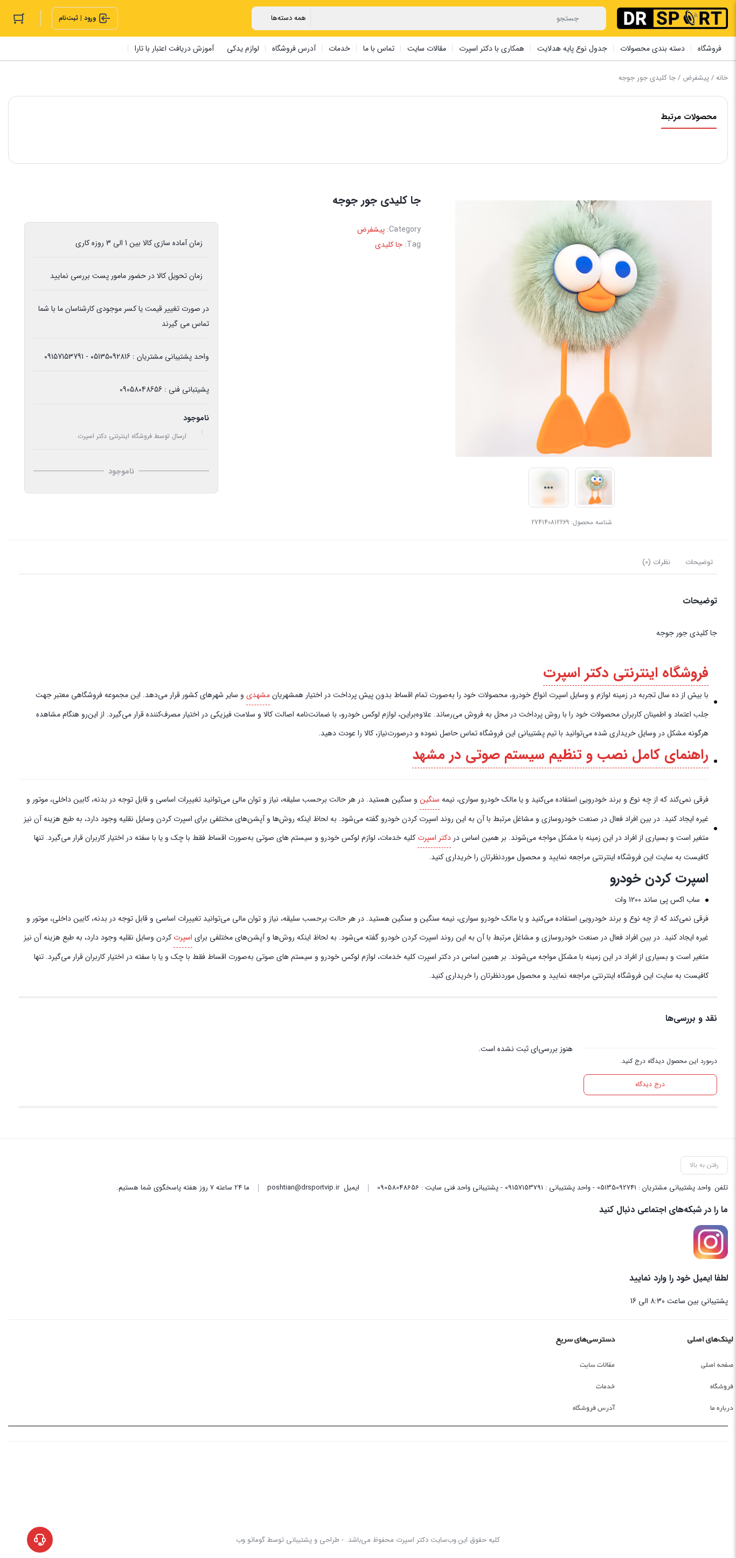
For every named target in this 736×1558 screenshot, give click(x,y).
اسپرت (182, 937)
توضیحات (699, 562)
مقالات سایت (597, 1365)
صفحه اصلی (717, 1365)
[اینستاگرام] (710, 1242)
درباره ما (721, 1408)
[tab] (699, 562)
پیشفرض (696, 78)
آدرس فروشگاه (594, 1408)
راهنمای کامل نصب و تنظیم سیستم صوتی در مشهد (560, 755)
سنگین (430, 799)
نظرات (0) (656, 562)
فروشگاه (721, 1386)
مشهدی (258, 695)
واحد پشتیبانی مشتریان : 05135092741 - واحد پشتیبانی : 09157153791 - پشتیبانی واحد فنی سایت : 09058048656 (544, 1187)
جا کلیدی (388, 245)
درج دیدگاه (650, 1084)
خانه (722, 78)
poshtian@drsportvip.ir (303, 1187)
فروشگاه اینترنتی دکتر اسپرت (626, 673)
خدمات (605, 1386)
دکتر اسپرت (434, 838)
